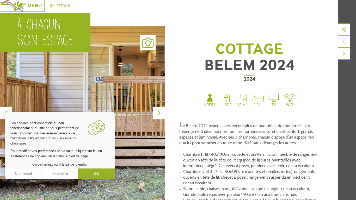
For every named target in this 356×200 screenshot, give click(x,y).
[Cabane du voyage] (344, 53)
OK (96, 174)
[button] (8, 194)
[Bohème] (344, 41)
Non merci (23, 174)
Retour (63, 6)
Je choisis (60, 174)
